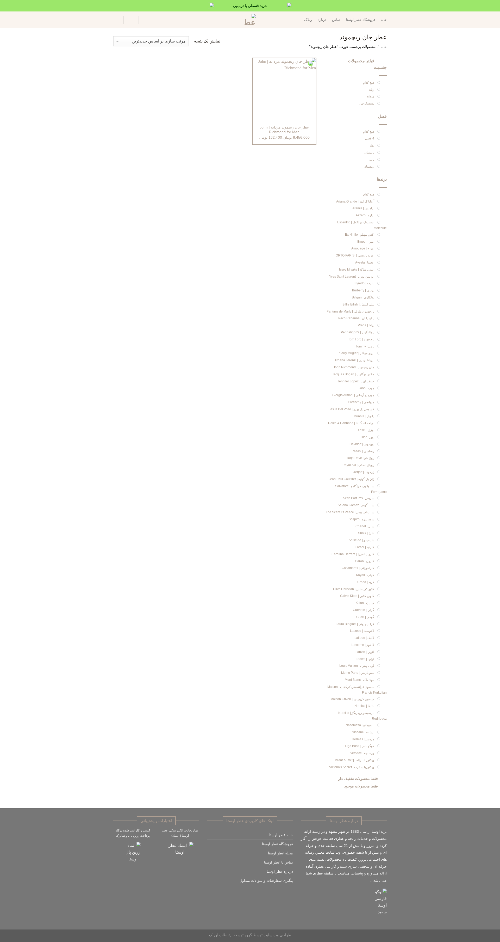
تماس (336, 20)
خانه (384, 20)
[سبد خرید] (115, 20)
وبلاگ (308, 20)
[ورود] (131, 20)
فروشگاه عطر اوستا (360, 20)
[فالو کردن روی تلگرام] (272, 893)
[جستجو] (145, 20)
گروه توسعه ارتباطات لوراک (230, 935)
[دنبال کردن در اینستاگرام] (290, 893)
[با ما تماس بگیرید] (278, 893)
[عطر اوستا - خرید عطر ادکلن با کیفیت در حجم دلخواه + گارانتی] (250, 19)
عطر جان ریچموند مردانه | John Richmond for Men (284, 129)
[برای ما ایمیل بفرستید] (284, 893)
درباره (322, 20)
